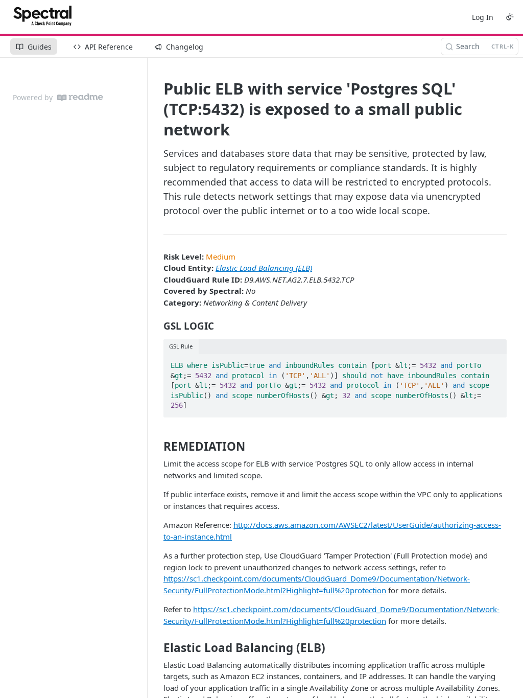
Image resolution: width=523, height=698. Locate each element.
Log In (482, 17)
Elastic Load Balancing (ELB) (264, 268)
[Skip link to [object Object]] (156, 326)
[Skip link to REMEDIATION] (156, 446)
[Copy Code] (494, 362)
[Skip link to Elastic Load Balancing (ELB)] (156, 648)
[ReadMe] (80, 97)
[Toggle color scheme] (510, 17)
